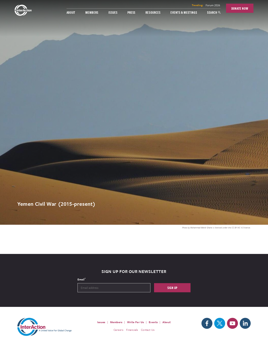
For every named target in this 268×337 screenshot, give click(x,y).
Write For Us (135, 322)
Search (212, 12)
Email (81, 279)
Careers (118, 330)
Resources (152, 12)
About (71, 12)
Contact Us (148, 330)
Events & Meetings (183, 12)
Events (153, 322)
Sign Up (172, 287)
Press (131, 12)
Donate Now (239, 8)
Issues (113, 12)
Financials (132, 330)
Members (91, 12)
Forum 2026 (213, 5)
